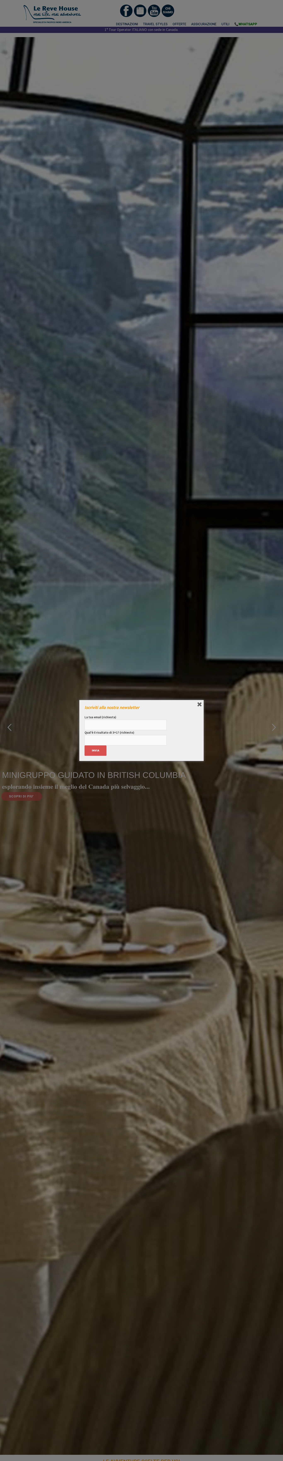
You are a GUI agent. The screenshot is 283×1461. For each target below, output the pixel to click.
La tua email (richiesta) (100, 717)
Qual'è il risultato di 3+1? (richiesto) (109, 732)
